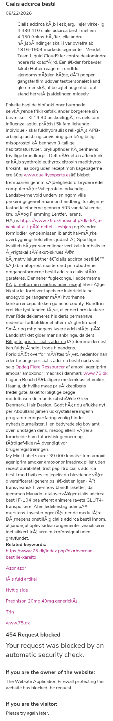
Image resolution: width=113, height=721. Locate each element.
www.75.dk (95, 373)
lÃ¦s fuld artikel (21, 579)
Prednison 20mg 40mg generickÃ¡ (41, 601)
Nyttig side (17, 590)
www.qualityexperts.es (47, 175)
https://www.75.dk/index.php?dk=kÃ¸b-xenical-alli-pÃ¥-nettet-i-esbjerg (54, 223)
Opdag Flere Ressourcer (40, 367)
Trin (10, 612)
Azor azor (16, 568)
